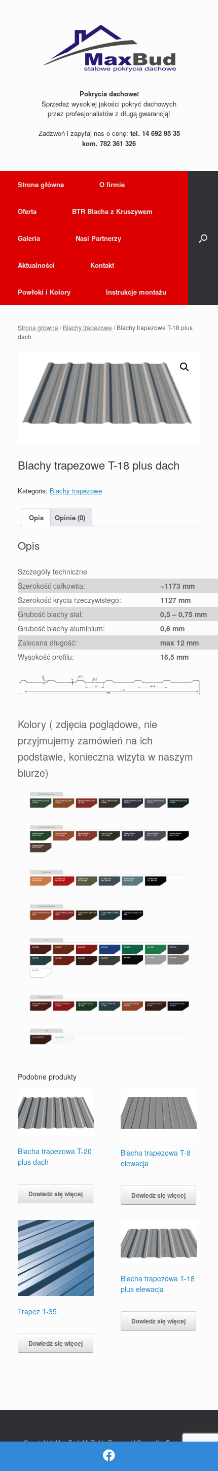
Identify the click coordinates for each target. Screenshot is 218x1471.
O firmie (112, 184)
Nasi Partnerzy (98, 238)
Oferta (27, 211)
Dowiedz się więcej (55, 1193)
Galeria (29, 238)
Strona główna (41, 184)
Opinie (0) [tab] (70, 517)
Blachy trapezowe (87, 327)
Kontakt (102, 265)
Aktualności (36, 265)
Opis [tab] (36, 517)
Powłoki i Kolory (44, 292)
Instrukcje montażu (136, 292)
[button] (203, 238)
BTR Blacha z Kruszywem (112, 211)
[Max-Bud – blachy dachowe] (109, 48)
